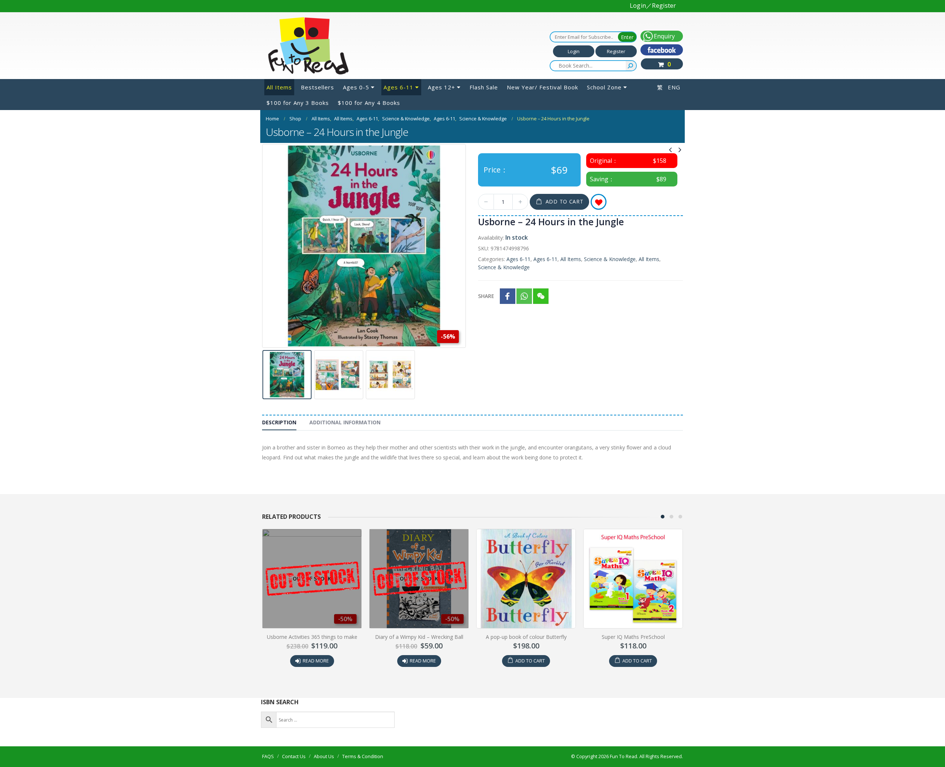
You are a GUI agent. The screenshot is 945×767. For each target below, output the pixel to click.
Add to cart (565, 201)
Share (486, 295)
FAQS (268, 756)
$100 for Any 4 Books (369, 102)
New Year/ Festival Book (542, 87)
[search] (631, 66)
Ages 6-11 (398, 87)
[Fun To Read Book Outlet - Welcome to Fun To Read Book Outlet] (308, 45)
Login (574, 51)
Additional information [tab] (345, 422)
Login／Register (653, 5)
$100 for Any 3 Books (298, 102)
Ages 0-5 (356, 87)
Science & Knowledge (610, 259)
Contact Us (294, 756)
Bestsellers (317, 87)
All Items (279, 87)
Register (616, 51)
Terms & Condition (362, 756)
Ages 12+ (441, 87)
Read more (316, 661)
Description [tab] (279, 422)
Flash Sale (484, 87)
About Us (324, 756)
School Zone (604, 87)
